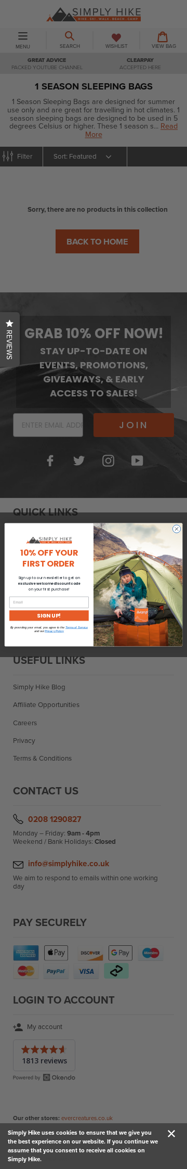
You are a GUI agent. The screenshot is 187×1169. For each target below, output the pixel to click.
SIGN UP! (49, 615)
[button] (10, 339)
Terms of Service (76, 627)
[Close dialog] (176, 528)
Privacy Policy (54, 631)
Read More (57, 1159)
